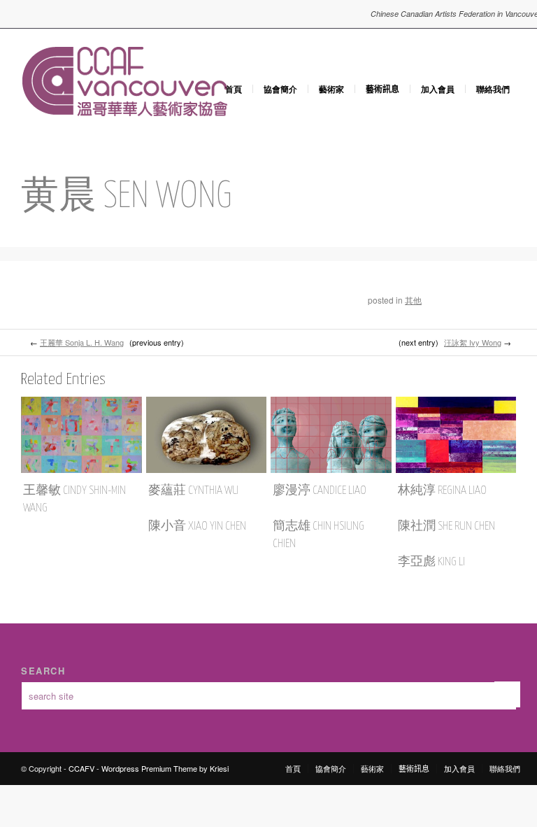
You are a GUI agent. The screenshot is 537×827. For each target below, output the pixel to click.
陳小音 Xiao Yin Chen (197, 526)
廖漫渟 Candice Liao (319, 491)
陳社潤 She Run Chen (446, 526)
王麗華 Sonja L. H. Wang (82, 342)
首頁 (233, 89)
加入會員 (437, 89)
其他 (413, 300)
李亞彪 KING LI (431, 562)
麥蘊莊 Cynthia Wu (193, 491)
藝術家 (331, 89)
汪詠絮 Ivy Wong (472, 342)
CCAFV (81, 768)
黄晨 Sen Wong (126, 197)
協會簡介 (280, 89)
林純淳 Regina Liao (442, 491)
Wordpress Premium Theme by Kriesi (165, 768)
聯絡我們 (493, 89)
